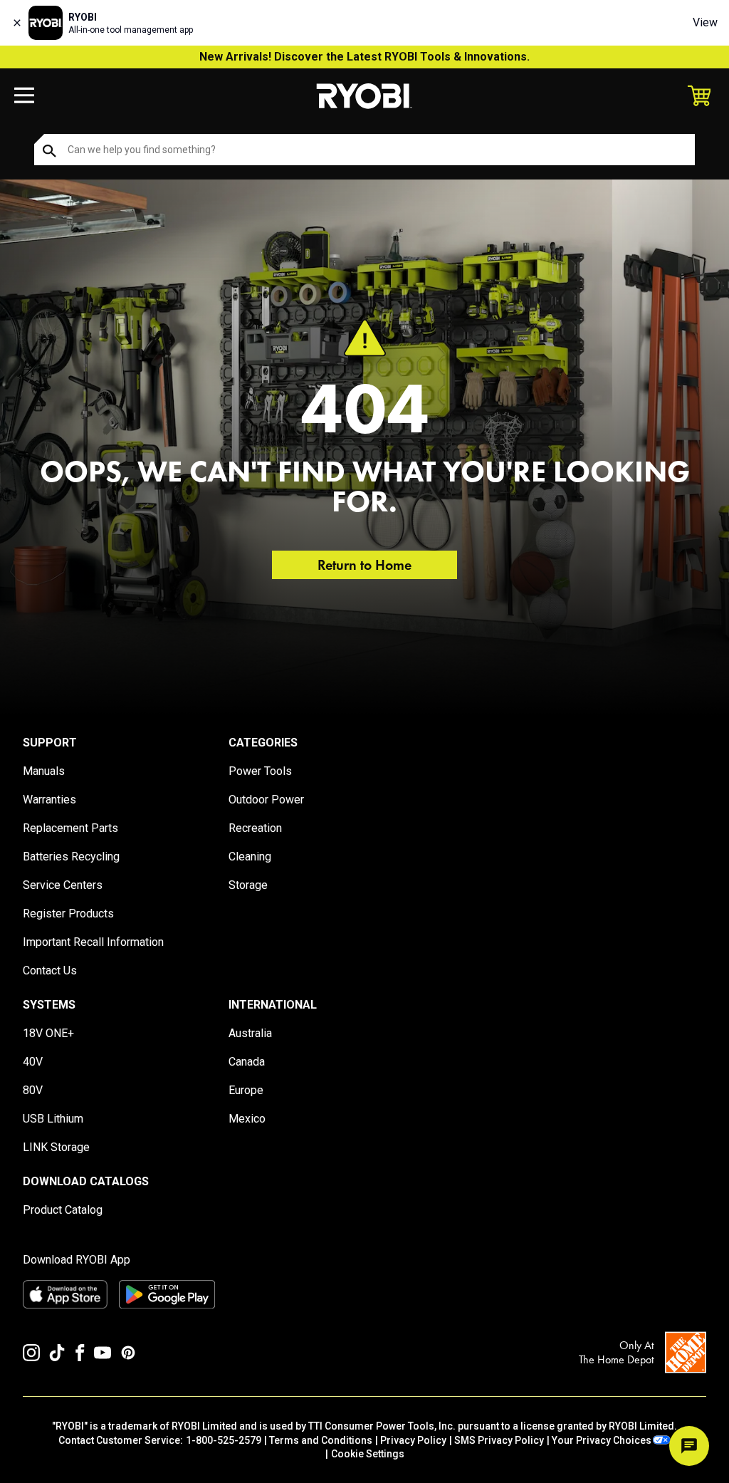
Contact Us (50, 970)
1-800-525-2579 (223, 1440)
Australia (250, 1033)
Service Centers (63, 885)
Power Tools (260, 771)
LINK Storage (56, 1147)
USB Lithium (53, 1118)
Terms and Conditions (320, 1440)
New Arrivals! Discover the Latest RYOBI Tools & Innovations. (364, 56)
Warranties (49, 799)
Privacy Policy (413, 1440)
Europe (246, 1090)
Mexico (247, 1118)
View (705, 22)
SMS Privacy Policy (499, 1440)
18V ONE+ (48, 1033)
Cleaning (250, 856)
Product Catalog (63, 1210)
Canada (247, 1061)
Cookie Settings (367, 1453)
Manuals (44, 771)
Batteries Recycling (71, 856)
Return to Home (364, 564)
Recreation (255, 828)
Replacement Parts (70, 828)
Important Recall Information (93, 942)
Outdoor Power (266, 799)
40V (33, 1061)
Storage (248, 885)
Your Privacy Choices (601, 1440)
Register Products (68, 913)
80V (33, 1090)
